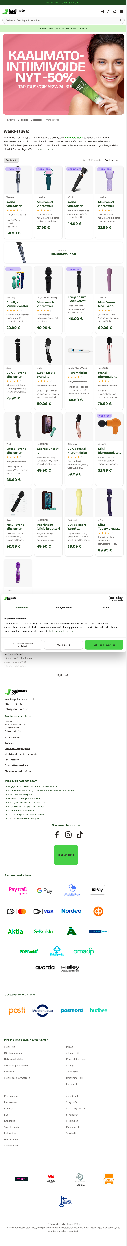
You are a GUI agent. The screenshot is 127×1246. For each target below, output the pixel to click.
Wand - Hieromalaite (107, 374)
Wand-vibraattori (14, 204)
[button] (120, 20)
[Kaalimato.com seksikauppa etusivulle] (32, 11)
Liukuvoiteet (11, 1133)
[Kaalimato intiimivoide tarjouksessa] (63, 74)
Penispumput (11, 1096)
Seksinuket (72, 1120)
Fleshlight (71, 1083)
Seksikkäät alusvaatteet (17, 1077)
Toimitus (9, 743)
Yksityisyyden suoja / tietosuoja (21, 754)
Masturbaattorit (75, 1077)
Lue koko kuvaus (44, 149)
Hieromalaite (77, 373)
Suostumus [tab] (22, 607)
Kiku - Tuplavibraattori (109, 528)
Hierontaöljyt (11, 1139)
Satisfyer (71, 1065)
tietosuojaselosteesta (61, 631)
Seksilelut (9, 1046)
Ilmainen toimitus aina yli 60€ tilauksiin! (63, 2)
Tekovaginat (72, 1071)
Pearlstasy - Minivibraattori (48, 526)
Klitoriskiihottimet (76, 1059)
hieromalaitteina (74, 137)
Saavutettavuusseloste (16, 765)
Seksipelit (71, 1133)
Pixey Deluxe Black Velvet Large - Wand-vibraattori (77, 302)
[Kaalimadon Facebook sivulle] (56, 835)
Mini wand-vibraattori (45, 204)
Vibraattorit (72, 1053)
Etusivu (11, 120)
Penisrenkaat (11, 1102)
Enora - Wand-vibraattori (17, 450)
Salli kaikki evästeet (104, 644)
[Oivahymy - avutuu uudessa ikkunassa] (108, 1179)
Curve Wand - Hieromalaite (77, 450)
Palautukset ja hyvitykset (17, 748)
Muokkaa (62, 644)
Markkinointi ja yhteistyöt (18, 771)
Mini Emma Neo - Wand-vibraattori (107, 306)
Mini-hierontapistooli (109, 452)
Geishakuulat (11, 1145)
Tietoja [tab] (105, 607)
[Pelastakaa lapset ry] (21, 1179)
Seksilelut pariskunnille (16, 1065)
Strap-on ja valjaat (76, 1108)
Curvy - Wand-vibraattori (17, 374)
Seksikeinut (72, 1114)
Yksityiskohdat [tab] (63, 607)
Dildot (69, 1046)
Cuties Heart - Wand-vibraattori (77, 528)
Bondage (9, 1108)
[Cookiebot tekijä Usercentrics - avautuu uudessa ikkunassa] (109, 598)
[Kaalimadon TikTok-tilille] (79, 835)
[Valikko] (121, 12)
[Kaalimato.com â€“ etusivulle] (16, 692)
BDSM (7, 1114)
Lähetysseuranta (13, 759)
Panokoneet (72, 1127)
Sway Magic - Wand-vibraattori (47, 376)
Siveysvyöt (71, 1102)
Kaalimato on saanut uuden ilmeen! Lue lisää (63, 28)
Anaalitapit (72, 1096)
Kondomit (9, 1120)
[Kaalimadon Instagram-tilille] (68, 835)
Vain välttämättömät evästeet (23, 644)
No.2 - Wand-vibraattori (16, 526)
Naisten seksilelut (13, 1059)
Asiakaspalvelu (12, 737)
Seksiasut (9, 1071)
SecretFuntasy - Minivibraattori (48, 452)
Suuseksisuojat (12, 1127)
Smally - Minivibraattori (17, 304)
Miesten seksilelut (14, 1053)
